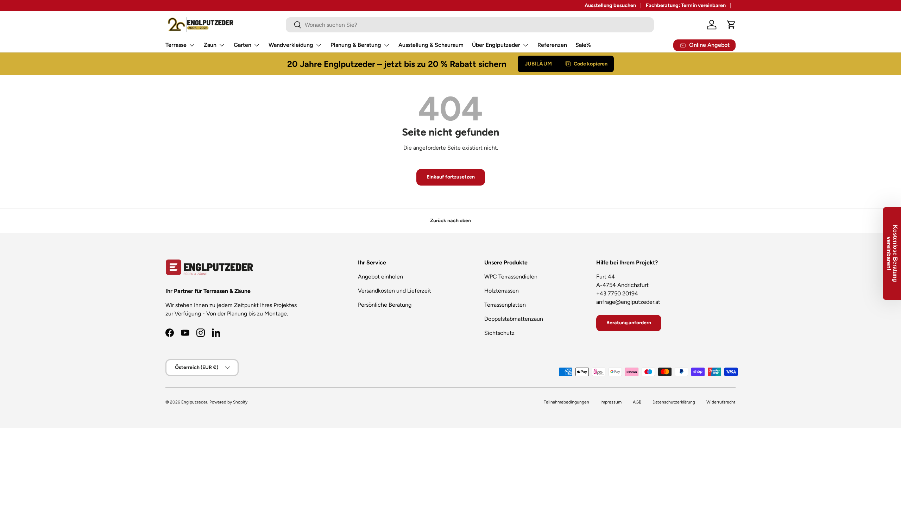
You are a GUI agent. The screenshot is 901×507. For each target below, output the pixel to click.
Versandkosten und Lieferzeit (394, 290)
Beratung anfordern (628, 323)
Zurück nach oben (450, 221)
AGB (637, 402)
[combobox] (470, 24)
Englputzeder (194, 402)
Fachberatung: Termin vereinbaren (686, 5)
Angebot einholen (380, 276)
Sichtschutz (499, 333)
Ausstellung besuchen (610, 5)
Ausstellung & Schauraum (431, 45)
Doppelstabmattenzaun (513, 318)
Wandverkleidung (291, 45)
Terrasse (176, 45)
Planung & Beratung (355, 45)
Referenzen (552, 45)
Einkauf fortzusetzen (451, 177)
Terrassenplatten (505, 304)
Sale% (583, 45)
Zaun (210, 45)
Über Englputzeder (496, 45)
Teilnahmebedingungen (566, 402)
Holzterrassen (501, 290)
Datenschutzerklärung (674, 402)
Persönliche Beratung (384, 304)
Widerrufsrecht (721, 402)
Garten (242, 45)
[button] (731, 24)
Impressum (611, 402)
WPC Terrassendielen (510, 276)
